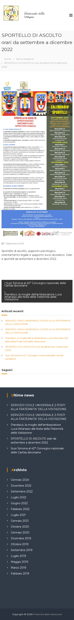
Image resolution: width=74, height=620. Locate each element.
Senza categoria (25, 58)
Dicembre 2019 (21, 538)
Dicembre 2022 (21, 485)
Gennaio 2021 (20, 520)
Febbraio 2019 (20, 573)
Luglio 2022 (18, 497)
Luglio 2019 (18, 556)
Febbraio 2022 (20, 509)
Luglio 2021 (18, 515)
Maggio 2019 (19, 561)
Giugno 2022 (19, 503)
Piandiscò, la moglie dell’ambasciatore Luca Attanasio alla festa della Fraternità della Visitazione (37, 428)
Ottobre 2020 (20, 526)
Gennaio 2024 (20, 479)
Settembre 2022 (22, 491)
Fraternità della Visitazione (47, 614)
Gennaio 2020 (20, 532)
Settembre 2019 (21, 550)
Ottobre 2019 (19, 544)
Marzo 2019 (18, 567)
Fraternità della (34, 14)
